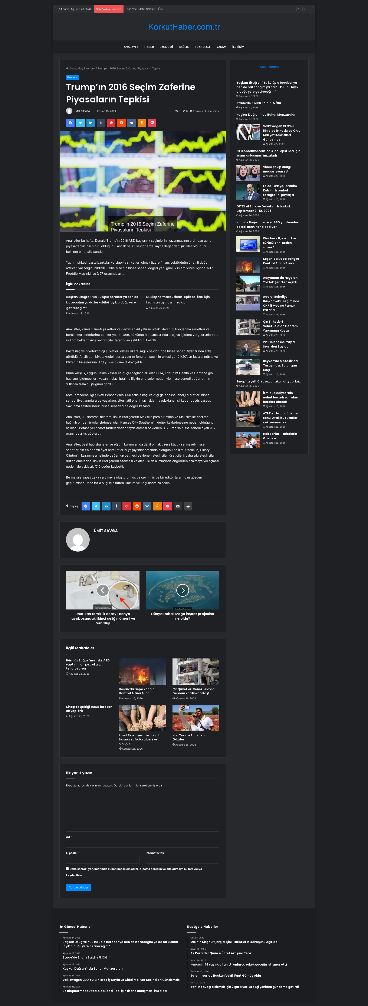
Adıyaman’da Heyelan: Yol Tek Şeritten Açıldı (280, 280)
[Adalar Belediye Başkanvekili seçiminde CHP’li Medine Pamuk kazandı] (248, 302)
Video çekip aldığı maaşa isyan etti (277, 169)
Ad (69, 837)
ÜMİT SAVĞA (82, 111)
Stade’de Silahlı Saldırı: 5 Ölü (258, 103)
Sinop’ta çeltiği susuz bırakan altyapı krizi (89, 709)
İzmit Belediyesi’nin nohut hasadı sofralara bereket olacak (139, 739)
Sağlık (184, 47)
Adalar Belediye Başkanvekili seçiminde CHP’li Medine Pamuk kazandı (281, 303)
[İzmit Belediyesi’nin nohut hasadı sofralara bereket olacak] (142, 718)
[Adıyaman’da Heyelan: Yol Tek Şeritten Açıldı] (248, 284)
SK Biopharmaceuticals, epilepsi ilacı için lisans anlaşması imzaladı (268, 153)
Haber (149, 47)
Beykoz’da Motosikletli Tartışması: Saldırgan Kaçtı (281, 365)
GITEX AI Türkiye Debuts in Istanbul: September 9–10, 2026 (263, 208)
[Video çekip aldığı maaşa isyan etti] (248, 173)
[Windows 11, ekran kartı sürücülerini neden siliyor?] (248, 244)
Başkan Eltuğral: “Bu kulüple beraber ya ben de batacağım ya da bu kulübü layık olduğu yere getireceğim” (102, 302)
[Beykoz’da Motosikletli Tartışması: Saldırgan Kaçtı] (248, 367)
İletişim (238, 47)
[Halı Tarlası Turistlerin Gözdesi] (195, 718)
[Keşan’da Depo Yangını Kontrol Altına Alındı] (142, 671)
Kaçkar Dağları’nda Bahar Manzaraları (150, 9)
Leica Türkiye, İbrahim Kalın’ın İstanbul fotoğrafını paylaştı (280, 190)
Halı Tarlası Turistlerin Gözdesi (189, 737)
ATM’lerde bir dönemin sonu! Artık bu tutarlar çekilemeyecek (280, 417)
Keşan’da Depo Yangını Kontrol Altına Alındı (137, 691)
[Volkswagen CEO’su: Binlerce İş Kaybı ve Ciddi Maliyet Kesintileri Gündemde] (248, 132)
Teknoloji (203, 47)
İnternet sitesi (155, 853)
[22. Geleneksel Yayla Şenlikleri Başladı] (248, 348)
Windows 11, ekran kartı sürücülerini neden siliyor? (281, 242)
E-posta (72, 853)
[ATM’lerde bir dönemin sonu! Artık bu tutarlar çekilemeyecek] (248, 419)
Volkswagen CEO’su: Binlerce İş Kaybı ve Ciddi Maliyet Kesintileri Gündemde (282, 133)
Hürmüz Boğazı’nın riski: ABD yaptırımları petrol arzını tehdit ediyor (88, 664)
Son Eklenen (269, 67)
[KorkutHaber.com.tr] (184, 27)
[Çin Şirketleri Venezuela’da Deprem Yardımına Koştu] (195, 671)
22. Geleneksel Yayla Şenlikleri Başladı (279, 344)
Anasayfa (131, 47)
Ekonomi (166, 47)
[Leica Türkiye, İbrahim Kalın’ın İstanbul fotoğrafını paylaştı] (248, 192)
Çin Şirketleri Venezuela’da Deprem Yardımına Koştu (193, 691)
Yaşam (221, 47)
